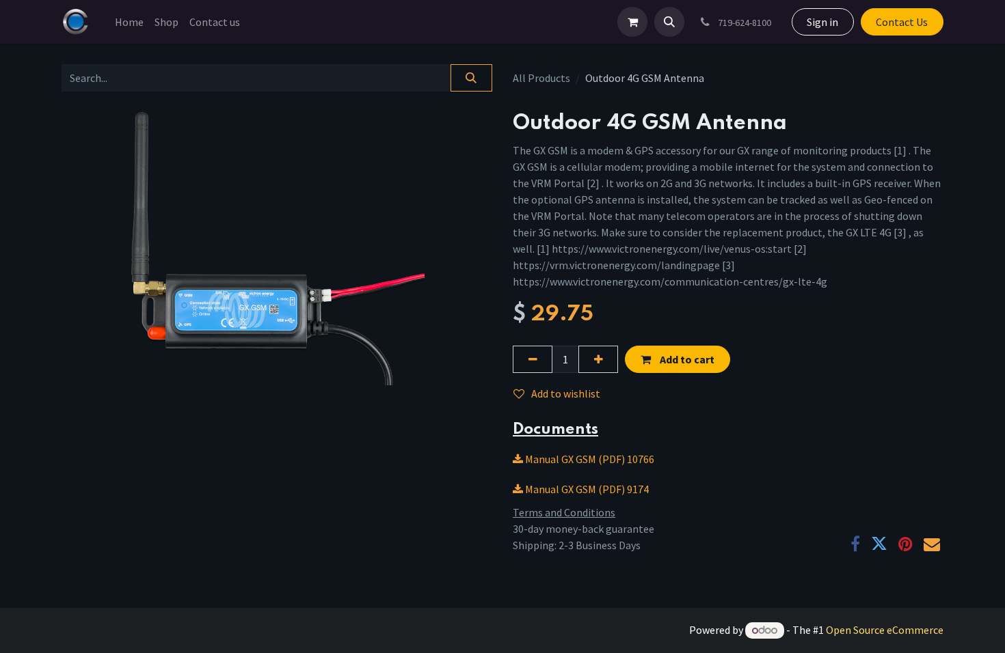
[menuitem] (129, 22)
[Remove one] (532, 359)
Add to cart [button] (686, 359)
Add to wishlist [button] (565, 393)
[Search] (471, 78)
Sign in (822, 22)
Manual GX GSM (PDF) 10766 (588, 459)
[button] (669, 22)
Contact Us (902, 22)
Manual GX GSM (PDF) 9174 (586, 489)
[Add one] (598, 359)
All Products (541, 78)
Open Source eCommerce (884, 630)
